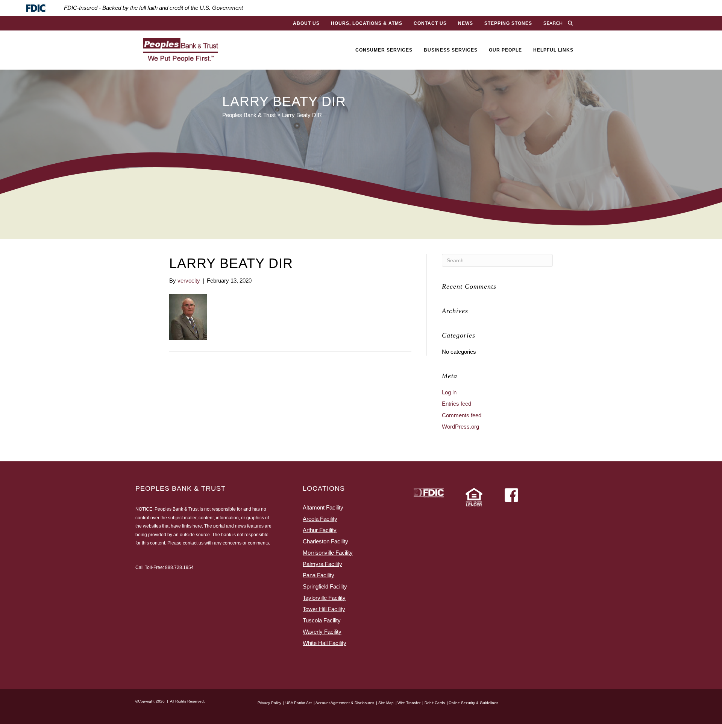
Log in (449, 392)
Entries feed (456, 403)
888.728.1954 (179, 567)
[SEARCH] (572, 23)
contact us (193, 543)
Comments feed (461, 415)
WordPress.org (460, 426)
